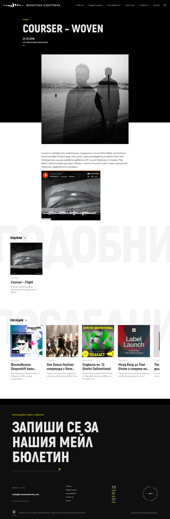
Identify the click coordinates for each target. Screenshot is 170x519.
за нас (156, 5)
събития (130, 5)
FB (114, 487)
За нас (68, 501)
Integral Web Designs (150, 513)
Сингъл (26, 19)
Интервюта (71, 493)
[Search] (165, 5)
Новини (69, 486)
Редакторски (71, 490)
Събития (69, 497)
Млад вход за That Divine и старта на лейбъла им (132, 367)
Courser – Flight (22, 282)
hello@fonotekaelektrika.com (25, 494)
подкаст (144, 5)
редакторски (96, 5)
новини (80, 5)
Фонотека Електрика (37, 42)
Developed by (136, 513)
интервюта (113, 5)
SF (114, 499)
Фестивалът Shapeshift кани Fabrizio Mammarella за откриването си (26, 367)
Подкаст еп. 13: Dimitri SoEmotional (97, 367)
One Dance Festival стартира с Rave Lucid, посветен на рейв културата (61, 367)
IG (113, 493)
